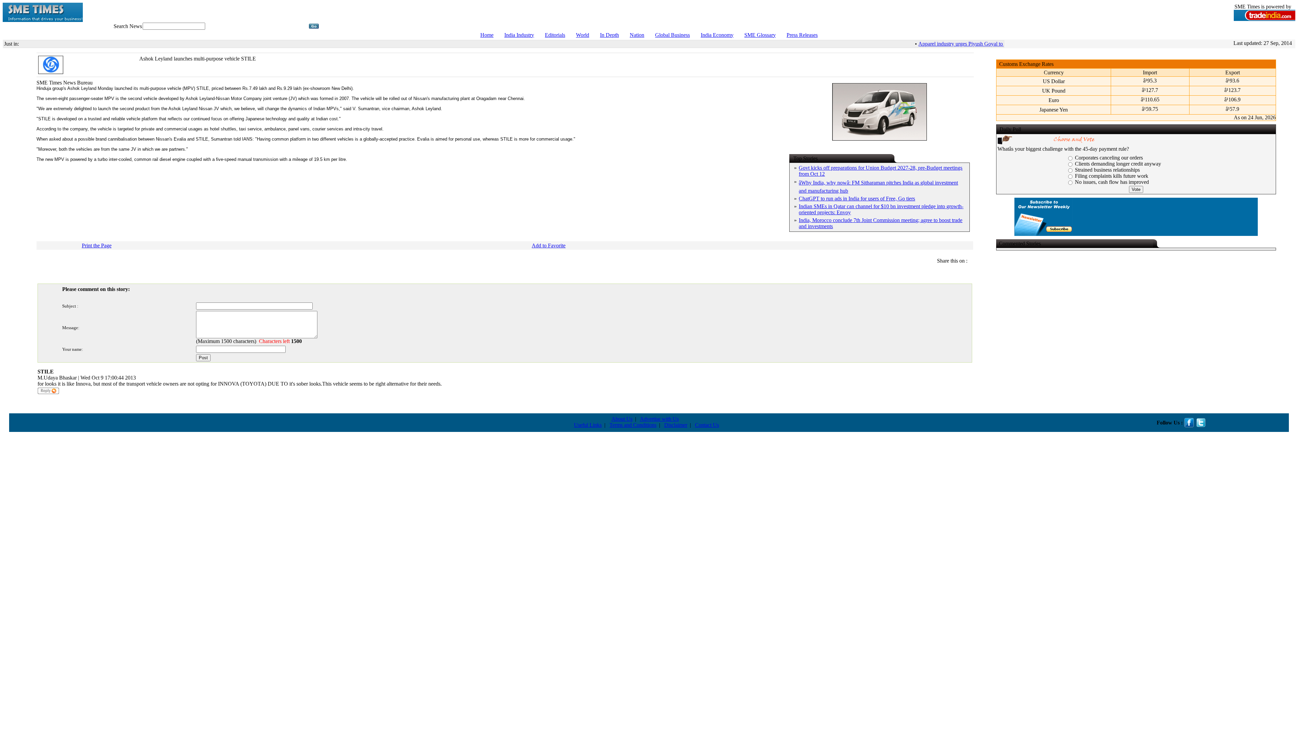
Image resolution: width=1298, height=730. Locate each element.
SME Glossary (760, 35)
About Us (621, 419)
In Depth (609, 35)
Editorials (555, 35)
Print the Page (97, 245)
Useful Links (588, 425)
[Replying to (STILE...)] (48, 393)
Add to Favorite (549, 245)
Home (487, 35)
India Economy (717, 35)
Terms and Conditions (632, 425)
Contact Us (707, 425)
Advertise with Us (659, 419)
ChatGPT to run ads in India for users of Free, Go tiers (857, 198)
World (582, 35)
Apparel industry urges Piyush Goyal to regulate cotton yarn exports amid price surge (1001, 44)
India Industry (519, 35)
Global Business (672, 35)
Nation (637, 35)
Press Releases (802, 35)
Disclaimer (675, 425)
